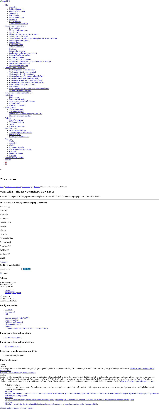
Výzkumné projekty (16, 112)
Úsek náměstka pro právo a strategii (22, 84)
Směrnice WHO (15, 135)
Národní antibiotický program (20, 59)
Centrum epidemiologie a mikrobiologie (24, 78)
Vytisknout (4, 262)
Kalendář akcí (14, 103)
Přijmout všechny (29, 373)
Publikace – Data (11, 128)
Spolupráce (13, 13)
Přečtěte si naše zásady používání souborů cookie (137, 381)
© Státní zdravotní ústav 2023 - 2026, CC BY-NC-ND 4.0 (26, 328)
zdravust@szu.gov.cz (13, 293)
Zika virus (37, 187)
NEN (7, 314)
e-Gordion (8, 310)
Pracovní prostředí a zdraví (19, 41)
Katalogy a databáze (16, 147)
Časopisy (12, 151)
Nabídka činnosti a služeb (14, 158)
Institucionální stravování (18, 66)
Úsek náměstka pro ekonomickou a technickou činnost (29, 89)
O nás (11, 141)
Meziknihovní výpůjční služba (20, 149)
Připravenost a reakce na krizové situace (24, 34)
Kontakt (8, 160)
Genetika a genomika (17, 57)
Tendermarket (10, 312)
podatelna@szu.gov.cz (13, 337)
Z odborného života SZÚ (18, 24)
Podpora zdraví (14, 43)
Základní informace (16, 9)
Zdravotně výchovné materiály (20, 133)
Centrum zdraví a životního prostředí (22, 72)
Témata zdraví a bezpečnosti (15, 26)
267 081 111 (9, 291)
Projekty (8, 118)
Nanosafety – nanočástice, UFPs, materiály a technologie (30, 61)
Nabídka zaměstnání (16, 17)
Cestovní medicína (16, 45)
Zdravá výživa (14, 28)
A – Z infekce (14, 32)
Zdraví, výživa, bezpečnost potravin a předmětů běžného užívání (33, 38)
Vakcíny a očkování (16, 47)
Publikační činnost (16, 154)
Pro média (13, 20)
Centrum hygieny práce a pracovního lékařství (26, 76)
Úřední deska (14, 15)
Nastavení (4, 373)
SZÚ (6, 5)
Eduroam (8, 326)
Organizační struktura (17, 11)
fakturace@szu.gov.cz (13, 346)
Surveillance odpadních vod (19, 64)
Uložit (2, 408)
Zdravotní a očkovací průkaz (19, 55)
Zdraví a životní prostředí (18, 36)
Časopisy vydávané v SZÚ (19, 137)
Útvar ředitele (14, 87)
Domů (1, 187)
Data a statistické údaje (17, 130)
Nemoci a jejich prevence (18, 30)
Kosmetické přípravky (17, 51)
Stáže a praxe (14, 97)
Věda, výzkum (10, 107)
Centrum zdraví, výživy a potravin (21, 74)
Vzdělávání (9, 95)
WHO (11, 124)
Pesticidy (12, 49)
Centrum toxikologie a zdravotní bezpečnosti (25, 80)
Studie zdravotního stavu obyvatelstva (23, 53)
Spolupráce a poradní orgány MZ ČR (18, 93)
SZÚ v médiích (15, 22)
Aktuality (12, 7)
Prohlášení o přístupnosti (14, 322)
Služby (11, 145)
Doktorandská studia (16, 99)
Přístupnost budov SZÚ (13, 324)
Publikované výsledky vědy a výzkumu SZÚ (25, 114)
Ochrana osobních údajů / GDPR (17, 318)
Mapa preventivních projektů (19, 116)
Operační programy (16, 120)
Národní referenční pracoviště (20, 91)
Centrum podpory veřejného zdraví (22, 70)
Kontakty (12, 156)
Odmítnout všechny (15, 373)
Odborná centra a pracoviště (15, 68)
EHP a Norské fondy (17, 126)
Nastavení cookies (11, 320)
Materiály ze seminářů (17, 105)
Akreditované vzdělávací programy (22, 101)
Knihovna (8, 139)
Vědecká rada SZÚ (16, 110)
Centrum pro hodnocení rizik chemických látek (26, 82)
